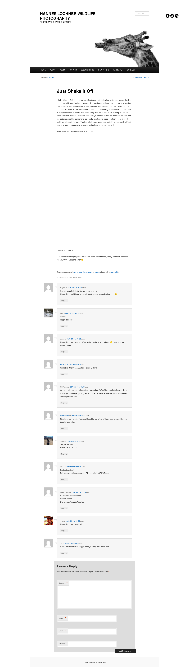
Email (62, 631)
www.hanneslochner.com (83, 272)
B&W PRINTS (103, 70)
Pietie (62, 364)
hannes (97, 272)
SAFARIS (73, 70)
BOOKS (62, 70)
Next (146, 77)
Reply (64, 300)
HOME (43, 70)
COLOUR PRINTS (87, 70)
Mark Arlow (64, 415)
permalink (114, 272)
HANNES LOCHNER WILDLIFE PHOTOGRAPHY (68, 16)
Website (62, 643)
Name (62, 618)
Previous (137, 77)
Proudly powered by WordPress (94, 662)
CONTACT (131, 70)
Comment (63, 583)
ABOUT (53, 70)
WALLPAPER (118, 70)
